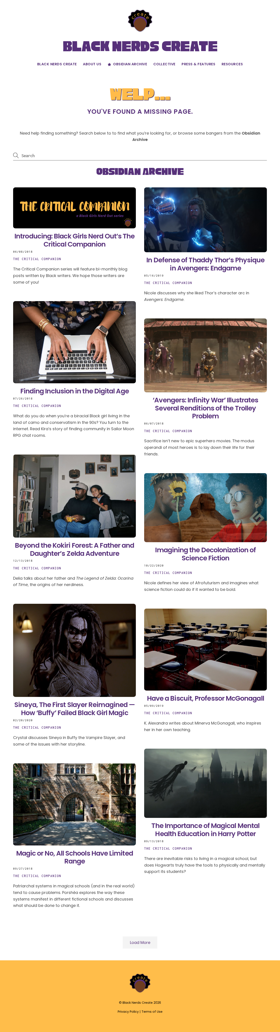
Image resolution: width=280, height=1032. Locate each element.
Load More (140, 942)
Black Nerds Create (57, 64)
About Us (92, 64)
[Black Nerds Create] (140, 992)
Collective (164, 64)
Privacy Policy (128, 1011)
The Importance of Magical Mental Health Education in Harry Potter (205, 829)
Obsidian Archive (129, 64)
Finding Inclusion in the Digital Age (74, 391)
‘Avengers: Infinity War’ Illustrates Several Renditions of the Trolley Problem (205, 408)
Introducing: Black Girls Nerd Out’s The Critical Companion (74, 240)
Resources (232, 64)
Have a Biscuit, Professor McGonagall (205, 698)
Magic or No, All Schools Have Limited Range (74, 857)
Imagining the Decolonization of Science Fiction (205, 554)
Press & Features (198, 64)
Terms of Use (152, 1011)
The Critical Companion (37, 259)
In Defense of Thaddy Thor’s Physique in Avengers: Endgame (205, 264)
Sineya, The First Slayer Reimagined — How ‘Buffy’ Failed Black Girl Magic (74, 709)
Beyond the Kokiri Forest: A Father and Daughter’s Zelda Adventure (74, 549)
